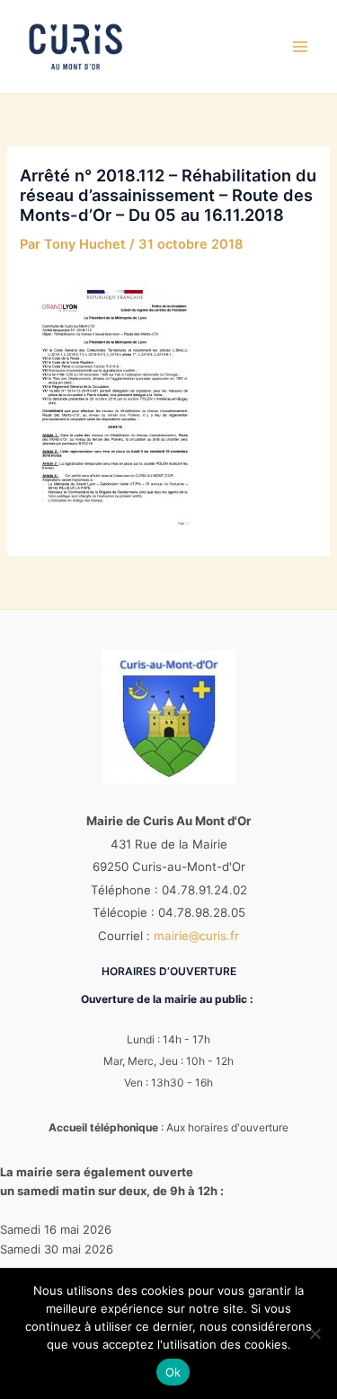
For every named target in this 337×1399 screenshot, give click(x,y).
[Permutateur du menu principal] (300, 47)
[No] (315, 1333)
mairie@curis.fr (196, 935)
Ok (173, 1372)
